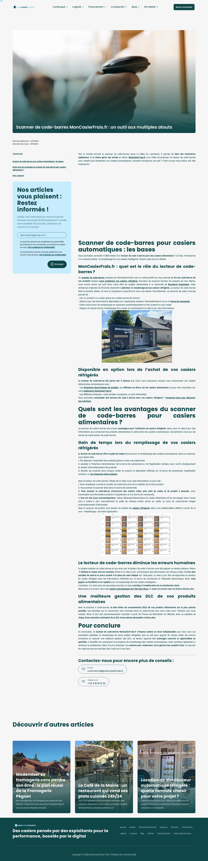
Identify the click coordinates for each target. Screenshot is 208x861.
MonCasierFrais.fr (137, 157)
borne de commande (180, 301)
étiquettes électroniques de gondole (101, 388)
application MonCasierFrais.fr (97, 391)
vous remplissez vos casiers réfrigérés (118, 281)
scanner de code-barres (93, 278)
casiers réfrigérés (141, 508)
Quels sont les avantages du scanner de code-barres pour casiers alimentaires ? (39, 168)
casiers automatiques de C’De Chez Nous (128, 589)
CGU (108, 855)
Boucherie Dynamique (178, 285)
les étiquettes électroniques (103, 474)
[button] (60, 7)
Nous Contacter (184, 7)
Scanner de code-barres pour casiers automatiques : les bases (38, 162)
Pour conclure (18, 176)
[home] (24, 7)
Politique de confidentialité (123, 855)
